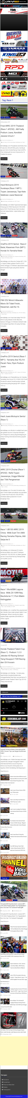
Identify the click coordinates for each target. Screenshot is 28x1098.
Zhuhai (6, 486)
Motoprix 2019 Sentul (19, 425)
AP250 (8, 142)
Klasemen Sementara (19, 256)
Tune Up (15, 900)
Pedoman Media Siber (9, 1084)
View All (25, 723)
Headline (7, 117)
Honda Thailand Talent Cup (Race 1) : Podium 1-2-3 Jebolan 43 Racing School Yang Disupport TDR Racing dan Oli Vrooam (13, 656)
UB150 (2, 546)
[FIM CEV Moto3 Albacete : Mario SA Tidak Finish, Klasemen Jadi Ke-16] (14, 286)
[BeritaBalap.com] (2, 79)
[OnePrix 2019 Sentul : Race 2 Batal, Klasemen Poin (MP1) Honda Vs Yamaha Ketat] (14, 230)
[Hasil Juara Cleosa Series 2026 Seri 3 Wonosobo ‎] (5, 791)
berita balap (12, 142)
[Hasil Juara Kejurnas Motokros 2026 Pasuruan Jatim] (5, 800)
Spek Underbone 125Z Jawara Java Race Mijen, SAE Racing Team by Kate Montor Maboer (17, 965)
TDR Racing (15, 669)
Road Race (13, 117)
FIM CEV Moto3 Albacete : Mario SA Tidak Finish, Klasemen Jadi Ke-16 (12, 303)
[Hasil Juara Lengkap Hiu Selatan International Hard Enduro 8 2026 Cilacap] (5, 810)
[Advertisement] (14, 22)
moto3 (2, 314)
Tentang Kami (7, 1089)
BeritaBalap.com (18, 756)
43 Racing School (6, 668)
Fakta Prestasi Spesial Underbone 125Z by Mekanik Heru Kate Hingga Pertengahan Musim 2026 (18, 929)
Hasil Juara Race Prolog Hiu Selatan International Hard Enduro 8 (18, 836)
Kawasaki (17, 605)
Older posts (5, 692)
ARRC (2, 117)
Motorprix (9, 235)
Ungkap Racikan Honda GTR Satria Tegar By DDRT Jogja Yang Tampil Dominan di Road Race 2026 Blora (18, 991)
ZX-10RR (13, 606)
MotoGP (8, 291)
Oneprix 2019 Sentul (5, 257)
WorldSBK (8, 606)
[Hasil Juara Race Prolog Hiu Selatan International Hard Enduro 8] (5, 835)
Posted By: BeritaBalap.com (7, 140)
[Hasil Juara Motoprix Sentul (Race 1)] (14, 402)
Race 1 (24, 142)
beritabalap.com (19, 142)
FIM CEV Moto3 (22, 312)
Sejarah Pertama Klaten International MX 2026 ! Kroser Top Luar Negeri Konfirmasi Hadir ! (13, 751)
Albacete (4, 312)
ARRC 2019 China (10, 485)
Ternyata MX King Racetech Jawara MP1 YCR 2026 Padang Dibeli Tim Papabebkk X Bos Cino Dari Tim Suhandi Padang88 (13, 905)
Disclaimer (6, 1079)
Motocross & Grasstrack (12, 745)
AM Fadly (5, 142)
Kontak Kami (7, 1082)
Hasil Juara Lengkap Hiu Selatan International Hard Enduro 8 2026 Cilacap (18, 811)
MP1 (16, 201)
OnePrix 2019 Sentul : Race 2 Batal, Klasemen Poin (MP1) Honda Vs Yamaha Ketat (13, 247)
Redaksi (5, 1087)
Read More (4, 771)
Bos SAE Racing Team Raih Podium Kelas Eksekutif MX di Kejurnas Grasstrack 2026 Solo (17, 848)
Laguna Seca (21, 605)
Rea (5, 606)
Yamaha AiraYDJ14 (8, 373)
